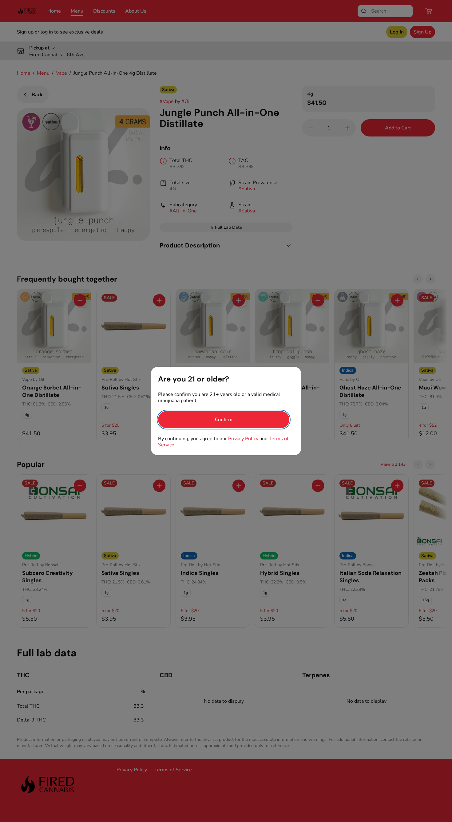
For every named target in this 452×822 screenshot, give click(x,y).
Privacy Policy (243, 438)
